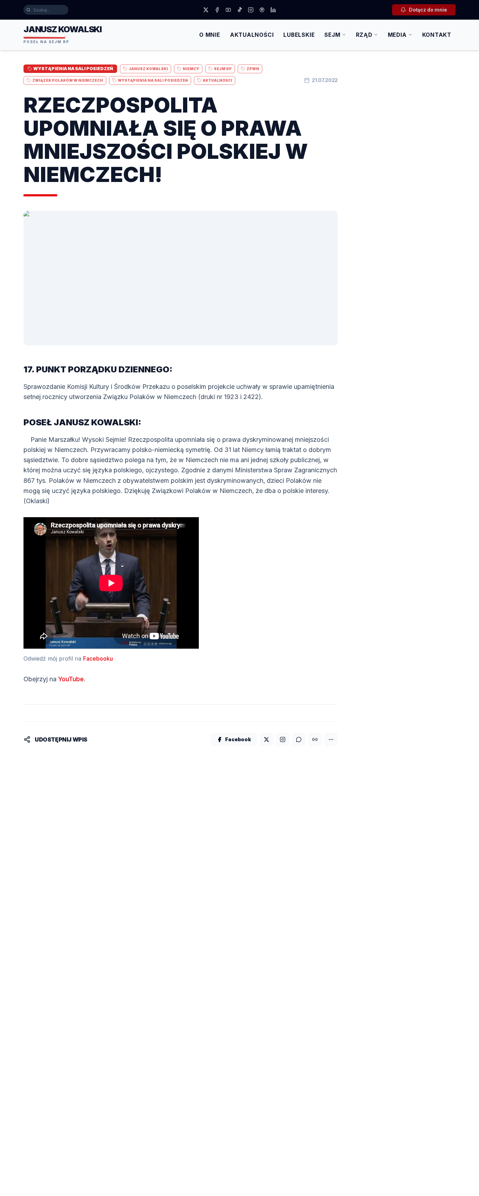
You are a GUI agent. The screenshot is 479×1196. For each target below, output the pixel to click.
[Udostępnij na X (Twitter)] (266, 739)
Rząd (364, 35)
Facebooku (98, 658)
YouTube (71, 679)
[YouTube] (228, 10)
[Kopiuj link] (315, 739)
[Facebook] (217, 10)
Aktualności (252, 35)
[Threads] (262, 10)
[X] (206, 10)
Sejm (332, 35)
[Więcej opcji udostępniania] (331, 739)
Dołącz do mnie (428, 10)
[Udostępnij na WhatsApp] (298, 739)
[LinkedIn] (273, 10)
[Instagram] (251, 10)
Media (397, 35)
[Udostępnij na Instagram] (282, 739)
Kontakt (436, 35)
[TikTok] (239, 10)
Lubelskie (299, 35)
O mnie (209, 35)
